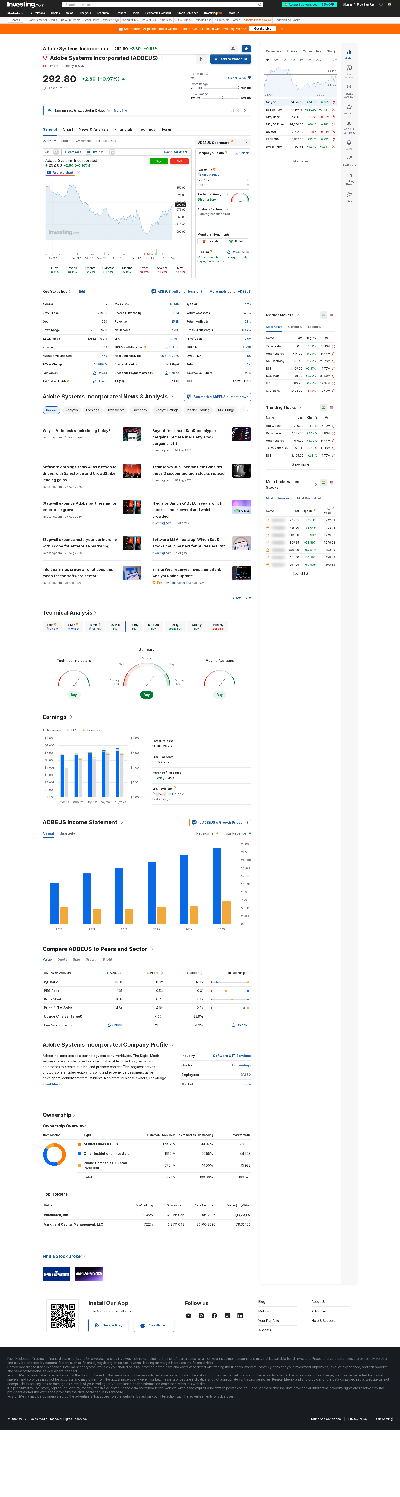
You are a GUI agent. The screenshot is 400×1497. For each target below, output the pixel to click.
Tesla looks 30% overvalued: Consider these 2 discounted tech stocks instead (188, 470)
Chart (68, 129)
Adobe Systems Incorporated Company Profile (105, 1044)
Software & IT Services (232, 1056)
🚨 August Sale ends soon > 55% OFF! (309, 4)
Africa (236, 20)
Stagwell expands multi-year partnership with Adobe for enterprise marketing (80, 542)
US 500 (271, 132)
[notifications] (381, 4)
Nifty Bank (273, 117)
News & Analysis (94, 129)
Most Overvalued (309, 498)
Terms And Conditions (325, 1419)
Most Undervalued (278, 498)
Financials (123, 129)
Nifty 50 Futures (277, 124)
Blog (261, 1302)
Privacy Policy (357, 1419)
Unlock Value (237, 78)
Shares (15, 20)
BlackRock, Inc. (56, 1215)
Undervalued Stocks (287, 20)
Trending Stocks (281, 407)
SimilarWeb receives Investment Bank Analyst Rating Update (186, 572)
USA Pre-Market (71, 20)
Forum (167, 129)
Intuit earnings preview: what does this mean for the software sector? (78, 572)
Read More (51, 1084)
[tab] (52, 626)
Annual (48, 833)
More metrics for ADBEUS (230, 291)
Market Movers (280, 315)
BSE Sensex (274, 109)
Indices (292, 51)
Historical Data (106, 141)
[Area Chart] (56, 152)
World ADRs (130, 20)
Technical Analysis (67, 612)
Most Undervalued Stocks (282, 484)
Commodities (312, 51)
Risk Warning (383, 1419)
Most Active (274, 327)
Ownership (83, 141)
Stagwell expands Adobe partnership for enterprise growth (80, 506)
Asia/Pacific (222, 20)
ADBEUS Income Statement (80, 822)
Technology (241, 1065)
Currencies (273, 51)
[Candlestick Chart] (47, 152)
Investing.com (162, 523)
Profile (65, 141)
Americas (166, 20)
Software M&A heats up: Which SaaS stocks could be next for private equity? (188, 542)
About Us (318, 1302)
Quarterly (67, 833)
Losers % (314, 327)
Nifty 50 (271, 102)
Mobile (263, 1311)
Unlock (117, 1025)
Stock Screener (187, 13)
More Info (120, 110)
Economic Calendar (158, 13)
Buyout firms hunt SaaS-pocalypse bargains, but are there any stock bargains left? (184, 437)
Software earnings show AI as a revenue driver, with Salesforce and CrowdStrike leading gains (79, 473)
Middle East (203, 20)
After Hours (92, 20)
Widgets (264, 1330)
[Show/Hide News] (112, 152)
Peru (247, 1084)
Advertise (319, 1311)
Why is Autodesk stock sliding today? (76, 430)
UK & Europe (183, 20)
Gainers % (295, 327)
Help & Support (323, 1321)
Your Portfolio (268, 1321)
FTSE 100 (272, 139)
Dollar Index (274, 146)
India (54, 20)
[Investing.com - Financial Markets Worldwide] (25, 4)
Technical (147, 129)
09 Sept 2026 (169, 355)
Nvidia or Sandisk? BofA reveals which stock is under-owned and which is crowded (187, 510)
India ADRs (149, 20)
